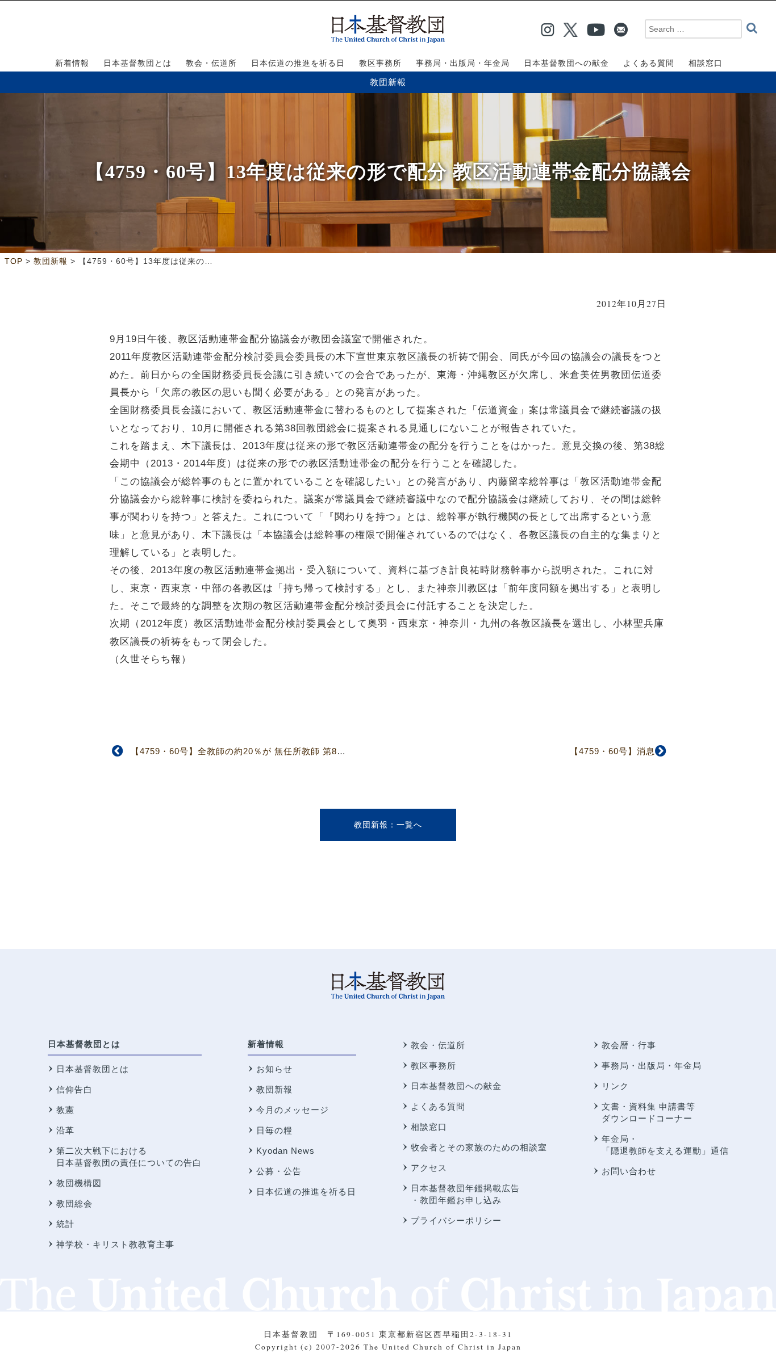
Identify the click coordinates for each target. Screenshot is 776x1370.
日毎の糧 (274, 1130)
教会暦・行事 (629, 1045)
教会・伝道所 (438, 1045)
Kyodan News (285, 1150)
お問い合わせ (629, 1171)
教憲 (65, 1110)
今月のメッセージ (292, 1110)
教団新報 (388, 82)
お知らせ (274, 1069)
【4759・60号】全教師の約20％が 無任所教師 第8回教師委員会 (261, 751)
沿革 (65, 1130)
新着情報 (266, 1044)
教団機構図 (79, 1183)
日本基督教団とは (84, 1044)
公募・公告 (279, 1171)
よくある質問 (438, 1106)
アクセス (429, 1168)
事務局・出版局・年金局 (652, 1065)
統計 (65, 1224)
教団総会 (74, 1203)
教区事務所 (433, 1065)
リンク (615, 1086)
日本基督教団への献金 (456, 1086)
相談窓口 (429, 1127)
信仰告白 (74, 1089)
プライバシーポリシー (456, 1220)
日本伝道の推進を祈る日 (306, 1191)
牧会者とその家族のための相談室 (479, 1147)
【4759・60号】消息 (612, 751)
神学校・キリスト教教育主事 (115, 1244)
